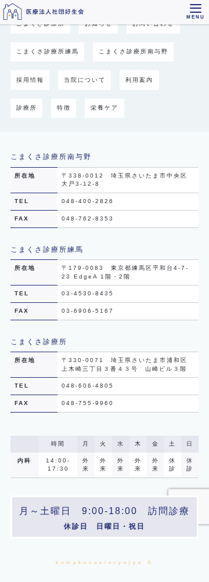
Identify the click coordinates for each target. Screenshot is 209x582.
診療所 (26, 107)
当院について (85, 80)
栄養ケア (104, 107)
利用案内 (139, 80)
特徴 (64, 107)
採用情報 (30, 80)
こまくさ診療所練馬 (47, 51)
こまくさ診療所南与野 (133, 51)
